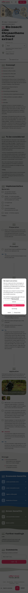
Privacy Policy (17, 312)
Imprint (9, 312)
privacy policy (15, 298)
